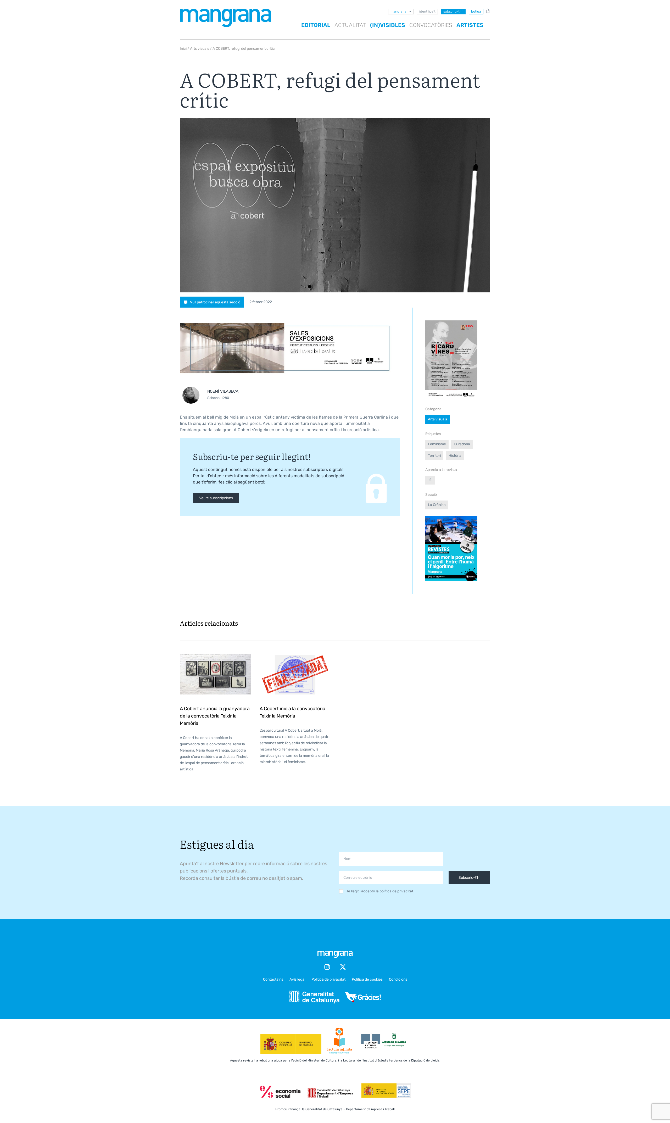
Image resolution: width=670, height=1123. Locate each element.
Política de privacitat (328, 979)
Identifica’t (427, 11)
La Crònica (437, 505)
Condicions (398, 979)
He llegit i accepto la (379, 891)
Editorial (315, 25)
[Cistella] (486, 10)
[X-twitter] (343, 967)
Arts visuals (199, 48)
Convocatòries (430, 25)
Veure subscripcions (216, 498)
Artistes (469, 25)
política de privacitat (396, 891)
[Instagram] (327, 967)
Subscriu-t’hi (453, 11)
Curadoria (462, 444)
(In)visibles (387, 25)
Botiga (476, 11)
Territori (434, 455)
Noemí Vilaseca (222, 391)
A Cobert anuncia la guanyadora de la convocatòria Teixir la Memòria (215, 716)
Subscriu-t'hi (469, 877)
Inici (183, 48)
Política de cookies (367, 979)
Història (455, 455)
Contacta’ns (273, 979)
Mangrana (398, 11)
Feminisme (437, 444)
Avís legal (297, 979)
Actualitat (350, 25)
